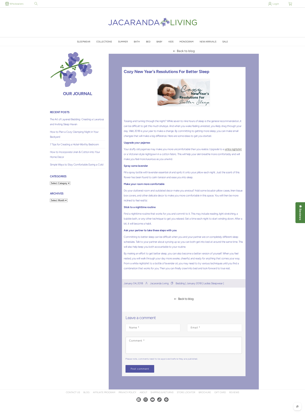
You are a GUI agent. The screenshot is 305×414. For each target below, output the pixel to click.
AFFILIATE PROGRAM (104, 392)
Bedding (180, 283)
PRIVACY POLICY (127, 392)
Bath (137, 41)
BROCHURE (205, 392)
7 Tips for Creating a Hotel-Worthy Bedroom (74, 144)
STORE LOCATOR (186, 392)
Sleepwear (83, 41)
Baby (159, 41)
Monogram (186, 41)
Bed (148, 41)
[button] (36, 3)
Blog (86, 392)
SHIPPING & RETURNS (161, 392)
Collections (104, 41)
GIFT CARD (220, 392)
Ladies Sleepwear (213, 283)
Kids (171, 41)
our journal (77, 93)
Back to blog (186, 51)
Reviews (234, 392)
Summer (123, 41)
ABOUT (143, 392)
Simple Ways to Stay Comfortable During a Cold (76, 164)
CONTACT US (73, 392)
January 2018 (194, 283)
